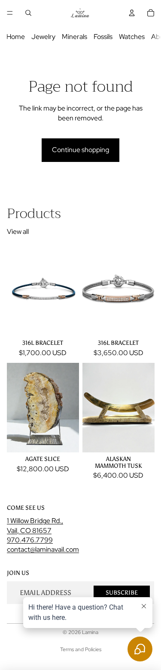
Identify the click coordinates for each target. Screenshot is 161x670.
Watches (132, 36)
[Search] (28, 12)
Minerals (74, 36)
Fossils (103, 36)
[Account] (131, 12)
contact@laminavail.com (43, 549)
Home (15, 36)
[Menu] (10, 13)
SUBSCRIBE (122, 592)
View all (18, 231)
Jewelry (43, 36)
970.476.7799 (30, 539)
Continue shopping (80, 149)
